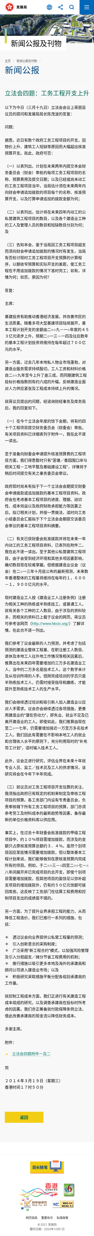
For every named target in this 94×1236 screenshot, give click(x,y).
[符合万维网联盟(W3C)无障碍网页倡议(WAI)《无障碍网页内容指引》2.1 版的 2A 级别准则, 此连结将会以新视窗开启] (63, 1204)
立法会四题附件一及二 (31, 1054)
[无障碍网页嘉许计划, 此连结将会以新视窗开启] (33, 1204)
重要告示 (47, 1218)
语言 (49, 7)
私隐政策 (62, 1218)
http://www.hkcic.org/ (50, 623)
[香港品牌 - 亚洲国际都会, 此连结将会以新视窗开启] (38, 1190)
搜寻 (71, 7)
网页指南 (31, 1218)
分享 (60, 7)
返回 (24, 1117)
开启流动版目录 (87, 7)
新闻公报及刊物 (27, 61)
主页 (8, 61)
